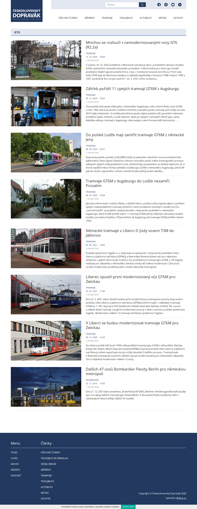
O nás (14, 458)
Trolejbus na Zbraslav (54, 458)
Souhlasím (128, 507)
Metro (162, 17)
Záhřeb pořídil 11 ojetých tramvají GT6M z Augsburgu (132, 88)
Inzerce (15, 469)
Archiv (15, 464)
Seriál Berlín (48, 464)
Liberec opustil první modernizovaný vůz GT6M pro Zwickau (131, 279)
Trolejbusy (126, 17)
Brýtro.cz (181, 498)
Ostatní (178, 17)
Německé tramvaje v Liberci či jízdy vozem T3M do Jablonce (130, 233)
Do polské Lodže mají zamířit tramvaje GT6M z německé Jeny (135, 137)
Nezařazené (92, 380)
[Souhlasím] (193, 506)
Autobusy (146, 17)
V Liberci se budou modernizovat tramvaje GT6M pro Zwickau (132, 325)
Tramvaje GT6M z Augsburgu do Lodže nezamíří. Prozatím (128, 183)
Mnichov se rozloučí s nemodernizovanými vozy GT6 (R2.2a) (131, 45)
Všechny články (68, 17)
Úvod (14, 452)
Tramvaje (107, 17)
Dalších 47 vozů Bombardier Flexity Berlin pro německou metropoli (136, 371)
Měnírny (90, 17)
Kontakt (16, 475)
